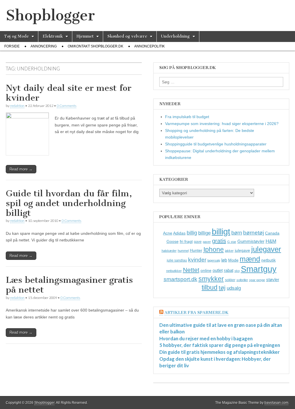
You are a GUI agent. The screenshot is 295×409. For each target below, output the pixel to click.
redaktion (17, 105)
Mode (233, 260)
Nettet (191, 269)
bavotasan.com (276, 403)
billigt (221, 231)
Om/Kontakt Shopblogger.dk (95, 46)
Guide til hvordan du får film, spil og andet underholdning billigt (69, 203)
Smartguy (259, 269)
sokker (230, 280)
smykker (211, 279)
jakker (229, 250)
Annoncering (44, 46)
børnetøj (253, 233)
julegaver (266, 249)
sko (237, 270)
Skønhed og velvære (127, 36)
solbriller (242, 280)
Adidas (179, 233)
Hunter (196, 250)
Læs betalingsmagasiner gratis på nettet (69, 285)
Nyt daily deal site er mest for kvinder (68, 93)
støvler (272, 279)
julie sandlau (177, 260)
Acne (167, 233)
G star (231, 241)
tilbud (210, 287)
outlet (218, 270)
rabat (228, 270)
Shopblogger (50, 15)
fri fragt (186, 241)
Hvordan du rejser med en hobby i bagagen (206, 338)
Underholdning (175, 36)
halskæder (169, 250)
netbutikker (174, 270)
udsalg (234, 288)
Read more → (21, 169)
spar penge (257, 280)
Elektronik (53, 36)
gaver (207, 241)
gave (198, 242)
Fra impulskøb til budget (187, 116)
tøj (222, 287)
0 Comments (66, 105)
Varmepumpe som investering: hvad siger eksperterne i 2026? (222, 123)
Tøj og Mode (16, 36)
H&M (271, 241)
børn (236, 233)
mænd (250, 259)
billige (204, 233)
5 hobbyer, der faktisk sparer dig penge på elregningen (219, 345)
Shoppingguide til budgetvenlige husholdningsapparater (215, 144)
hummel (183, 250)
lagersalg (213, 260)
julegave (242, 250)
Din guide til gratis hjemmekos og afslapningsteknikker (219, 352)
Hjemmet (85, 36)
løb (224, 260)
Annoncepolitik (149, 46)
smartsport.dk (180, 279)
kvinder (197, 260)
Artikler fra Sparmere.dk (196, 312)
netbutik (268, 260)
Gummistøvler (250, 241)
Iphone (213, 249)
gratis (219, 241)
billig (192, 233)
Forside (12, 46)
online (206, 270)
